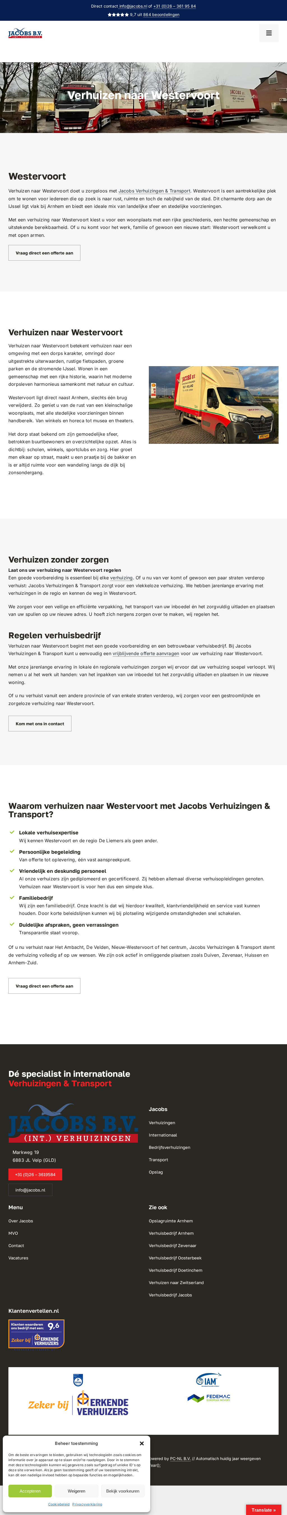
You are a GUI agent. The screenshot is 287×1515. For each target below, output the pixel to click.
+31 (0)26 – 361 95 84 (174, 6)
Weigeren (76, 1491)
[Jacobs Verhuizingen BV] (25, 30)
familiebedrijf (60, 905)
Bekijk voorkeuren (122, 1491)
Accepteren (30, 1491)
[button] (142, 1443)
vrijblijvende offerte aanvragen (146, 653)
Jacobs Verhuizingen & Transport (154, 191)
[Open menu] (269, 33)
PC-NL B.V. (180, 1458)
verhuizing (121, 577)
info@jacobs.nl (132, 6)
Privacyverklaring (87, 1504)
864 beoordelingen (161, 14)
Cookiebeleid (59, 1504)
